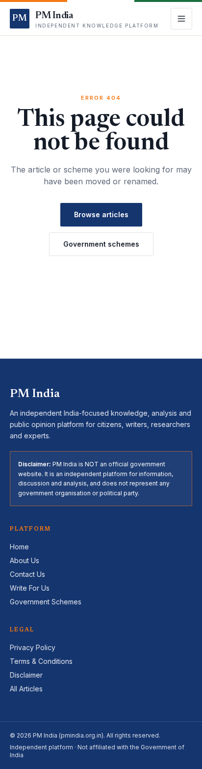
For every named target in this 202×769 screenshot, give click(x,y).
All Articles (26, 688)
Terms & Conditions (41, 661)
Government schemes (101, 244)
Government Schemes (45, 602)
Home (19, 546)
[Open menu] (181, 18)
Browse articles (101, 214)
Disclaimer (26, 675)
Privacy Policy (32, 647)
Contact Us (27, 574)
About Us (24, 560)
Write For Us (30, 588)
